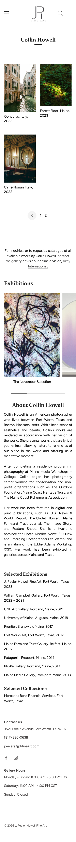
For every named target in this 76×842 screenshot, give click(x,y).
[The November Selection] (32, 335)
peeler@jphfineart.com (21, 746)
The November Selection (32, 382)
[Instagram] (16, 757)
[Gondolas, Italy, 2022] (20, 88)
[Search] (60, 13)
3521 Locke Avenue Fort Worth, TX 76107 (35, 729)
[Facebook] (6, 757)
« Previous (32, 215)
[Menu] (6, 13)
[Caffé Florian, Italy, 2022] (20, 159)
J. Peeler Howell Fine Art (31, 825)
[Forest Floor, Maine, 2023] (56, 85)
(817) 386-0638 (16, 737)
